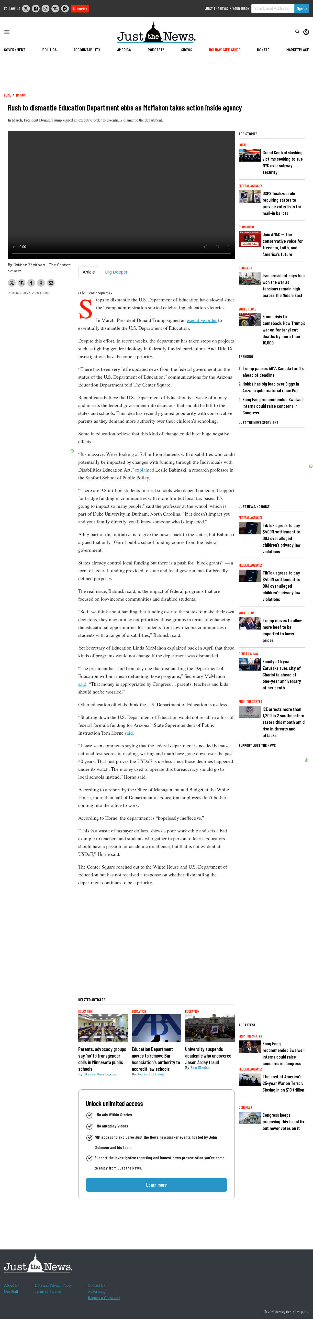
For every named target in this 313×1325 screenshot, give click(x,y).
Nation (20, 95)
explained (144, 469)
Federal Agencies (251, 186)
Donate (263, 49)
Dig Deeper (116, 272)
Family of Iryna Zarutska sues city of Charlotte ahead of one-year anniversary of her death (282, 675)
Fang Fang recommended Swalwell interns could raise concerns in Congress (273, 406)
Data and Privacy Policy (53, 1285)
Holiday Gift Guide (224, 49)
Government (14, 49)
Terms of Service (48, 1291)
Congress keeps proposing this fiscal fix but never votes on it (283, 1121)
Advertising (97, 1291)
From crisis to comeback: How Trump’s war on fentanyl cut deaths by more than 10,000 (284, 330)
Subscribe (80, 8)
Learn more (156, 1185)
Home (7, 95)
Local (243, 145)
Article (89, 272)
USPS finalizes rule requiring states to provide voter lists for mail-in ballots (282, 203)
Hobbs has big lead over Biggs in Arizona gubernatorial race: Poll (271, 387)
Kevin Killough (151, 1074)
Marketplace (297, 49)
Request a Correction (104, 1297)
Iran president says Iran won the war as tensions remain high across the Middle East (284, 285)
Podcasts (156, 49)
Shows (186, 49)
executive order (202, 320)
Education (85, 1011)
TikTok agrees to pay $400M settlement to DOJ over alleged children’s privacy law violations (282, 538)
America (124, 49)
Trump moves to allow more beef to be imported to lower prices (282, 630)
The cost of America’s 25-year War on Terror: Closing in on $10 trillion (283, 1083)
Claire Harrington (100, 1074)
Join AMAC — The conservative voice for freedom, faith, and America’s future (283, 244)
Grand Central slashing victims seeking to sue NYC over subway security (283, 162)
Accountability (86, 49)
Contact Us (96, 1285)
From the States (250, 701)
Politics (49, 49)
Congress (245, 268)
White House (247, 309)
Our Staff (11, 1291)
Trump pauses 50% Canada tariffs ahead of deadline (273, 371)
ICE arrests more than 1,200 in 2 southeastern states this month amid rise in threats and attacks (284, 722)
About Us (11, 1285)
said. (129, 732)
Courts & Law (248, 654)
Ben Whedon (200, 1068)
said (82, 684)
